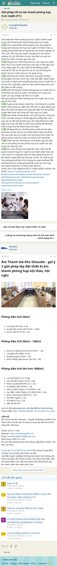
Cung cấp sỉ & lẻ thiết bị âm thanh (16, 450)
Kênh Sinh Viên (10, 560)
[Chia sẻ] (51, 35)
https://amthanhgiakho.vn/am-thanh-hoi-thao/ (34, 411)
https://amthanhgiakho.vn (22, 433)
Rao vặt (21, 486)
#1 (55, 35)
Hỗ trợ (33, 563)
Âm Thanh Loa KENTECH (16, 500)
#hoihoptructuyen (41, 174)
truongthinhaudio (10, 19)
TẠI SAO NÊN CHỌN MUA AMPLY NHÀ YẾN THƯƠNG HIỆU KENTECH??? (29, 496)
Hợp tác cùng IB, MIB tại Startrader (25, 508)
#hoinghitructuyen (24, 174)
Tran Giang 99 (12, 486)
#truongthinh (33, 182)
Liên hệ (5, 563)
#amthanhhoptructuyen (12, 185)
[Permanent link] (10, 275)
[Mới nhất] (53, 3)
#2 (55, 256)
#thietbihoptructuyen (11, 177)
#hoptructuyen (8, 174)
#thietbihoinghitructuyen (32, 177)
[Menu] (4, 3)
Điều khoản (24, 563)
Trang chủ (42, 563)
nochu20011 (11, 525)
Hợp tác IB (12, 483)
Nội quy (13, 563)
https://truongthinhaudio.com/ (22, 171)
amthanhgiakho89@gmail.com (21, 436)
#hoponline (21, 182)
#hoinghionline (8, 182)
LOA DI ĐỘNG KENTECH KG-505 (23, 533)
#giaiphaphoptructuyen (12, 179)
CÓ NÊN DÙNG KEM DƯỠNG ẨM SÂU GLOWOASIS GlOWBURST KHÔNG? (26, 521)
